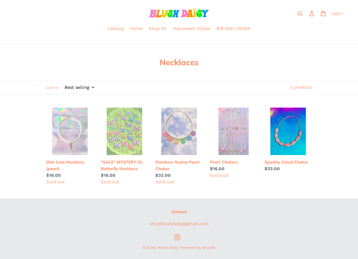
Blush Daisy (168, 247)
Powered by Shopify (198, 247)
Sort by (52, 88)
